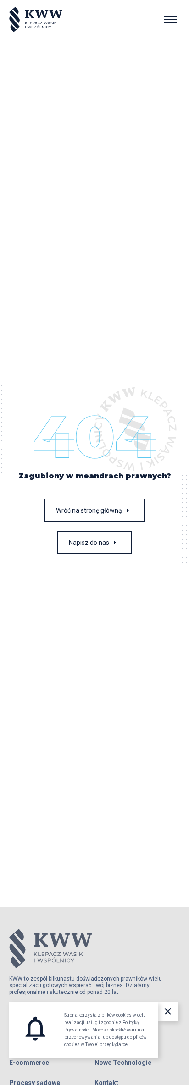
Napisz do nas (94, 542)
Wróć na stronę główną (94, 510)
